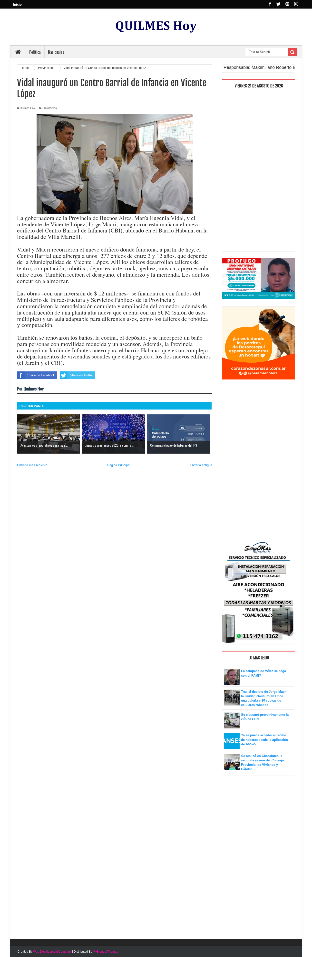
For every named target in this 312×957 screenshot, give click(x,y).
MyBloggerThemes (105, 951)
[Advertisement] (258, 173)
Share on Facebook (41, 375)
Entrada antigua (201, 465)
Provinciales (49, 107)
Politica (35, 52)
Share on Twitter (81, 375)
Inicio (17, 4)
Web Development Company (52, 951)
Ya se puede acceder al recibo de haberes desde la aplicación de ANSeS (264, 739)
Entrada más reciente (32, 465)
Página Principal (118, 465)
